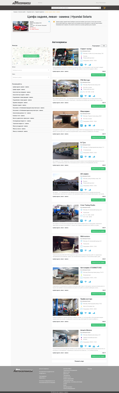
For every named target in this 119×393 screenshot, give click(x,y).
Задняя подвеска (39, 12)
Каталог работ (22, 12)
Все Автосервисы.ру (21, 2)
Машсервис (85, 111)
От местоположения (31, 56)
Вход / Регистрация (101, 2)
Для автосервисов (44, 368)
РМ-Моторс (85, 80)
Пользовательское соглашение (47, 382)
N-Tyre (83, 143)
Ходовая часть (30, 12)
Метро (13, 67)
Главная (15, 12)
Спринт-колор (85, 49)
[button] (49, 21)
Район (13, 74)
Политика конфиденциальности (47, 380)
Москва (40, 2)
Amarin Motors (86, 330)
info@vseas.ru (42, 373)
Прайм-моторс (86, 299)
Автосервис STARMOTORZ (91, 268)
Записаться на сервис (98, 75)
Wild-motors (85, 236)
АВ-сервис (84, 174)
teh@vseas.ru (42, 378)
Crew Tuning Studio (87, 205)
